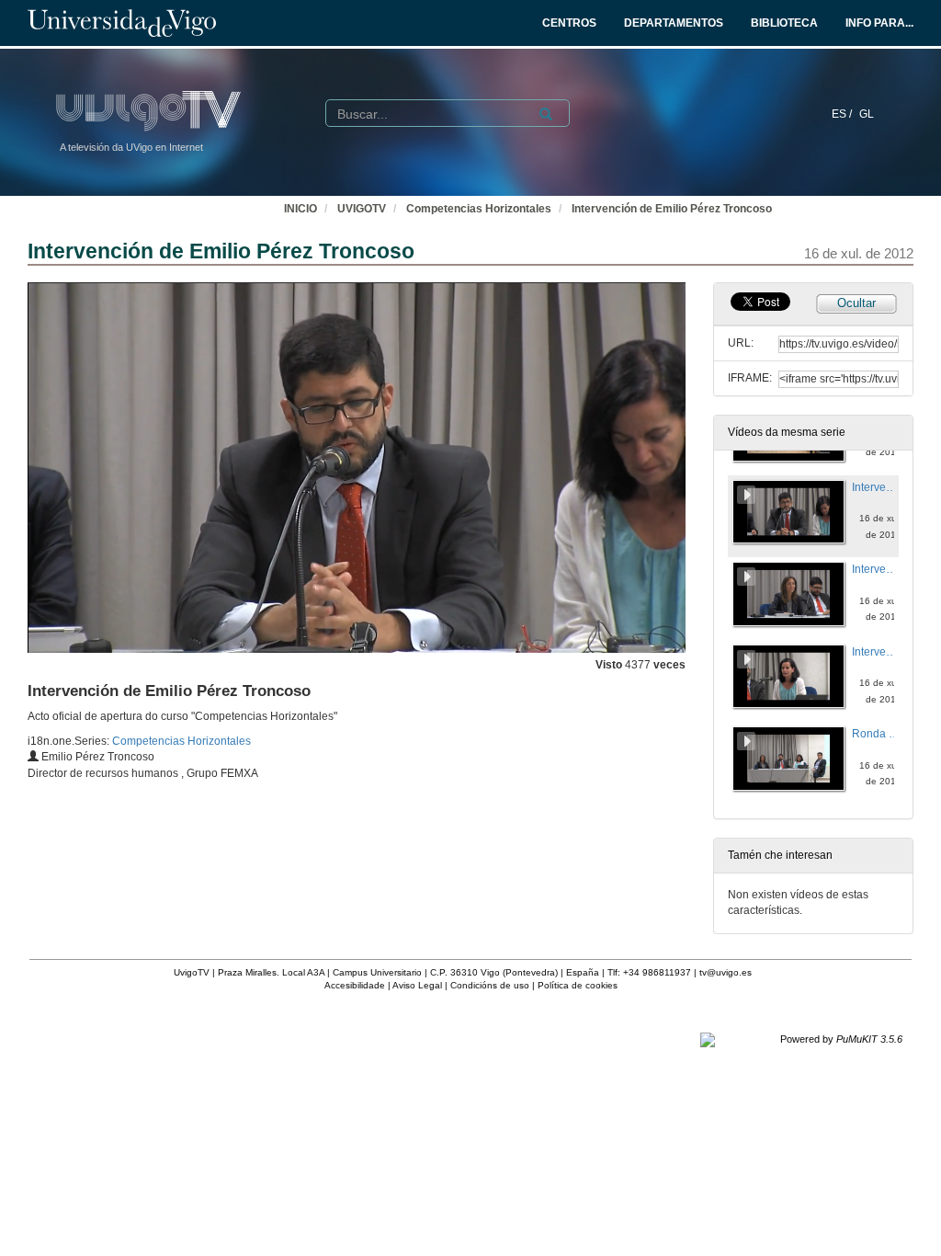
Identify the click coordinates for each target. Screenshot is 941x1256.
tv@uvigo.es (725, 972)
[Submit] (546, 114)
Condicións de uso (489, 985)
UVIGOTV (361, 208)
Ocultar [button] (856, 303)
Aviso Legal (417, 985)
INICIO (300, 208)
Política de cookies (578, 985)
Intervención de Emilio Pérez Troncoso (672, 208)
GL (866, 114)
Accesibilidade (354, 985)
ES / (843, 114)
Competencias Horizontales (478, 208)
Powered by (841, 1039)
